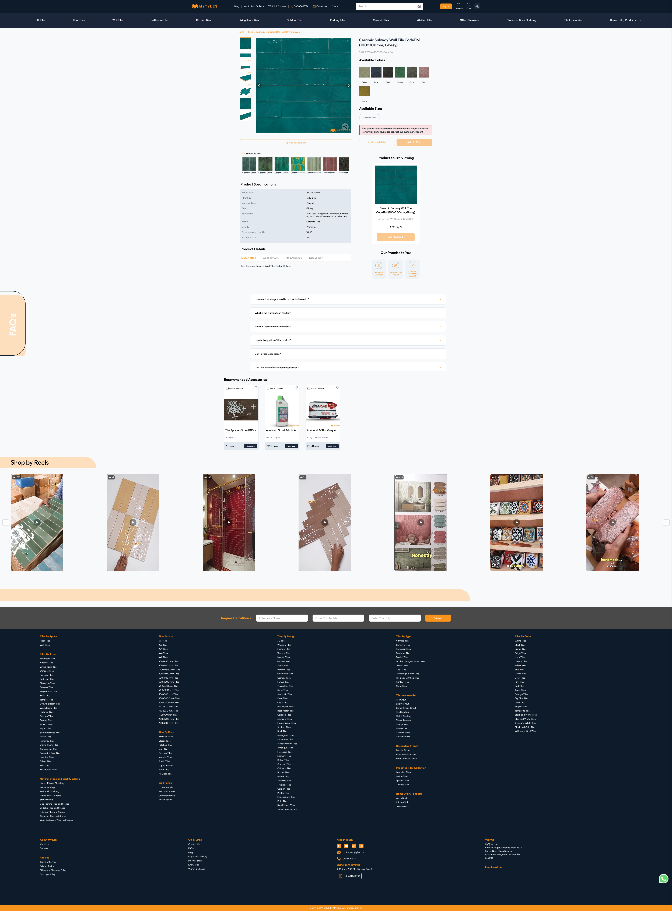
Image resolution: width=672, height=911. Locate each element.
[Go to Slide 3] (245, 67)
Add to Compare (236, 388)
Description (248, 258)
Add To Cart (395, 237)
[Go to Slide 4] (245, 79)
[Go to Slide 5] (245, 91)
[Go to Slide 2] (245, 55)
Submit (438, 618)
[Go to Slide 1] (245, 43)
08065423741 (301, 6)
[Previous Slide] (259, 85)
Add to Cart (414, 142)
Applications (271, 258)
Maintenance (294, 258)
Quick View (251, 446)
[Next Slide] (348, 85)
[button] (303, 85)
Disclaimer (316, 258)
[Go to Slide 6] (245, 103)
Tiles (250, 31)
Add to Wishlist (377, 142)
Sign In (446, 6)
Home (241, 31)
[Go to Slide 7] (245, 115)
